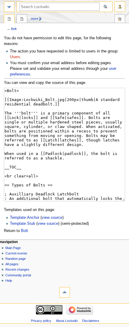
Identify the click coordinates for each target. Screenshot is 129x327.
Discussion (22, 19)
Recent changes (17, 269)
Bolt (13, 29)
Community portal (18, 275)
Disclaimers (90, 321)
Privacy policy (41, 321)
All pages (12, 264)
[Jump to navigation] (9, 6)
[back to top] (64, 292)
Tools (120, 19)
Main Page (13, 248)
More (34, 18)
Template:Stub (22, 223)
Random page (15, 258)
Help (8, 280)
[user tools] (120, 6)
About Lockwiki (67, 321)
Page (9, 19)
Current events (16, 253)
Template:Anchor (24, 218)
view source (52, 218)
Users (15, 57)
